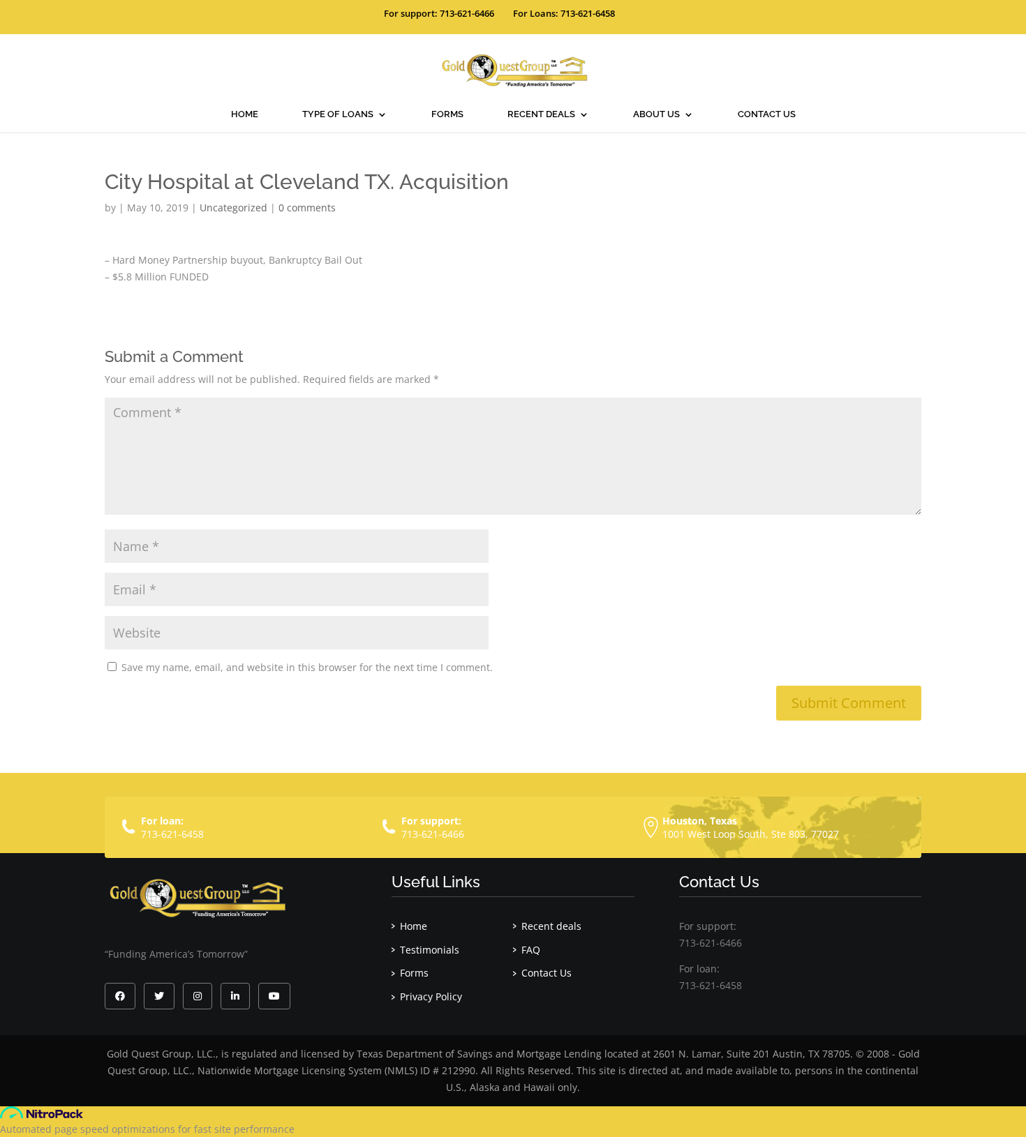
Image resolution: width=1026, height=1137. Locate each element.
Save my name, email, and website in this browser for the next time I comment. (307, 667)
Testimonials (429, 949)
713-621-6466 (432, 834)
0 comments (307, 207)
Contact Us (767, 114)
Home (244, 114)
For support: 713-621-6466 (439, 13)
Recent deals (541, 114)
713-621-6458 (172, 834)
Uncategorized (233, 207)
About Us (656, 114)
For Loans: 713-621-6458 (564, 13)
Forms (447, 114)
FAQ (530, 949)
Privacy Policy (431, 996)
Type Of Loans (337, 114)
